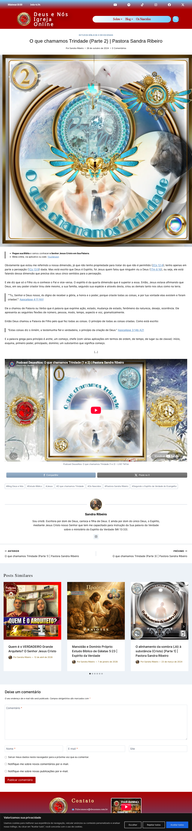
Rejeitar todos (154, 824)
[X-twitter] (183, 5)
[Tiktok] (142, 5)
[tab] (90, 673)
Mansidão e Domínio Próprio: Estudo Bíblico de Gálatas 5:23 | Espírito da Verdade (94, 651)
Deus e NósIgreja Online (51, 19)
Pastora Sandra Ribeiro (116, 486)
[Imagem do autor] (10, 657)
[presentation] (32, 611)
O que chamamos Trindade (70, 486)
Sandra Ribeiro (77, 48)
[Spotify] (129, 5)
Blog (128, 19)
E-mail (73, 748)
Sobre (116, 19)
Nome (10, 748)
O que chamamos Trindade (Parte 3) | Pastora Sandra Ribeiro (150, 554)
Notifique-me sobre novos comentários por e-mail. (38, 764)
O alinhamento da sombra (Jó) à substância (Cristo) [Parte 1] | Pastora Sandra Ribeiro (158, 651)
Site (132, 748)
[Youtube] (115, 5)
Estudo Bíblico (34, 486)
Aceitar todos (177, 824)
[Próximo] (183, 626)
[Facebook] (169, 5)
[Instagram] (156, 5)
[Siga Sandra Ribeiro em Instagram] (96, 536)
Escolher (133, 824)
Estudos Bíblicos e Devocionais (96, 35)
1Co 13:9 (33, 269)
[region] (96, 822)
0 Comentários (119, 48)
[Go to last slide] (8, 626)
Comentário (14, 708)
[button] (176, 19)
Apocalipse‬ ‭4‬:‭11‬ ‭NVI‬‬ (32, 299)
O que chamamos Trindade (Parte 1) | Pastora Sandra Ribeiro (42, 554)
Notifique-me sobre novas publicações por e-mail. (38, 771)
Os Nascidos (143, 19)
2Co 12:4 (157, 265)
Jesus (49, 486)
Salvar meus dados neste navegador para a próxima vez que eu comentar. (48, 757)
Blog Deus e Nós (14, 486)
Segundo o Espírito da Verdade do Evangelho (154, 486)
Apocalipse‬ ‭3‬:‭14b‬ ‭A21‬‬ (131, 330)
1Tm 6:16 (155, 269)
